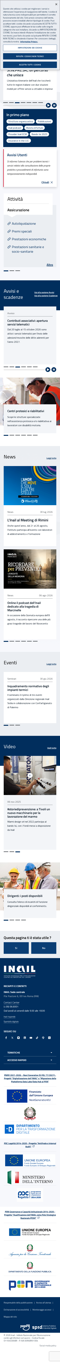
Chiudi (45, 182)
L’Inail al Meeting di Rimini (27, 520)
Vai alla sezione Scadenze (46, 295)
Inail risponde (9, 1016)
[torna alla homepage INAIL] (20, 971)
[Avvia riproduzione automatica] (48, 105)
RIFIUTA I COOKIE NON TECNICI (30, 56)
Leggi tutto (51, 458)
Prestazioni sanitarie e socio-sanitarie (28, 249)
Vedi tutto (51, 747)
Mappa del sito (10, 1316)
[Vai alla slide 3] (17, 102)
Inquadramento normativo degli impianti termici (28, 688)
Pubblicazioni (44, 121)
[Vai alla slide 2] (11, 102)
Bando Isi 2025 (39, 134)
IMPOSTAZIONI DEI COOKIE (30, 47)
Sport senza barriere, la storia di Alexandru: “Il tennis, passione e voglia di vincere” (28, 812)
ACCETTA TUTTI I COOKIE (30, 64)
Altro (50, 264)
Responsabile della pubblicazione (18, 1302)
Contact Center (11, 1002)
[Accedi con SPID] (44, 1327)
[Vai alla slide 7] (40, 102)
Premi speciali (22, 231)
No (43, 948)
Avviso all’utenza (43, 1302)
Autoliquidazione (24, 223)
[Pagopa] (25, 1327)
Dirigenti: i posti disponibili (24, 896)
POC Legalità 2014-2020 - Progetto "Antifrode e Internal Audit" (30, 1145)
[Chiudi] (56, 4)
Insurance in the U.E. (18, 140)
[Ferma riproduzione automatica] (54, 105)
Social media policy (48, 1345)
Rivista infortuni (34, 128)
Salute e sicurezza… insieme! (29, 74)
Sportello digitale (11, 1021)
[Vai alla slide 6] (34, 102)
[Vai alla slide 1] (5, 102)
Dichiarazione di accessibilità (16, 1309)
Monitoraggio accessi (41, 1309)
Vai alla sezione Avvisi (44, 292)
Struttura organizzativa (20, 121)
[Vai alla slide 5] (29, 102)
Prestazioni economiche (29, 239)
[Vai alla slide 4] (23, 102)
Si (16, 948)
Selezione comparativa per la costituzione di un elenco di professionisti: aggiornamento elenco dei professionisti (27, 326)
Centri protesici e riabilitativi (25, 411)
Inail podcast (14, 128)
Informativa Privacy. (29, 41)
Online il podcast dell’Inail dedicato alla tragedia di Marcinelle (24, 606)
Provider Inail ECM (17, 134)
